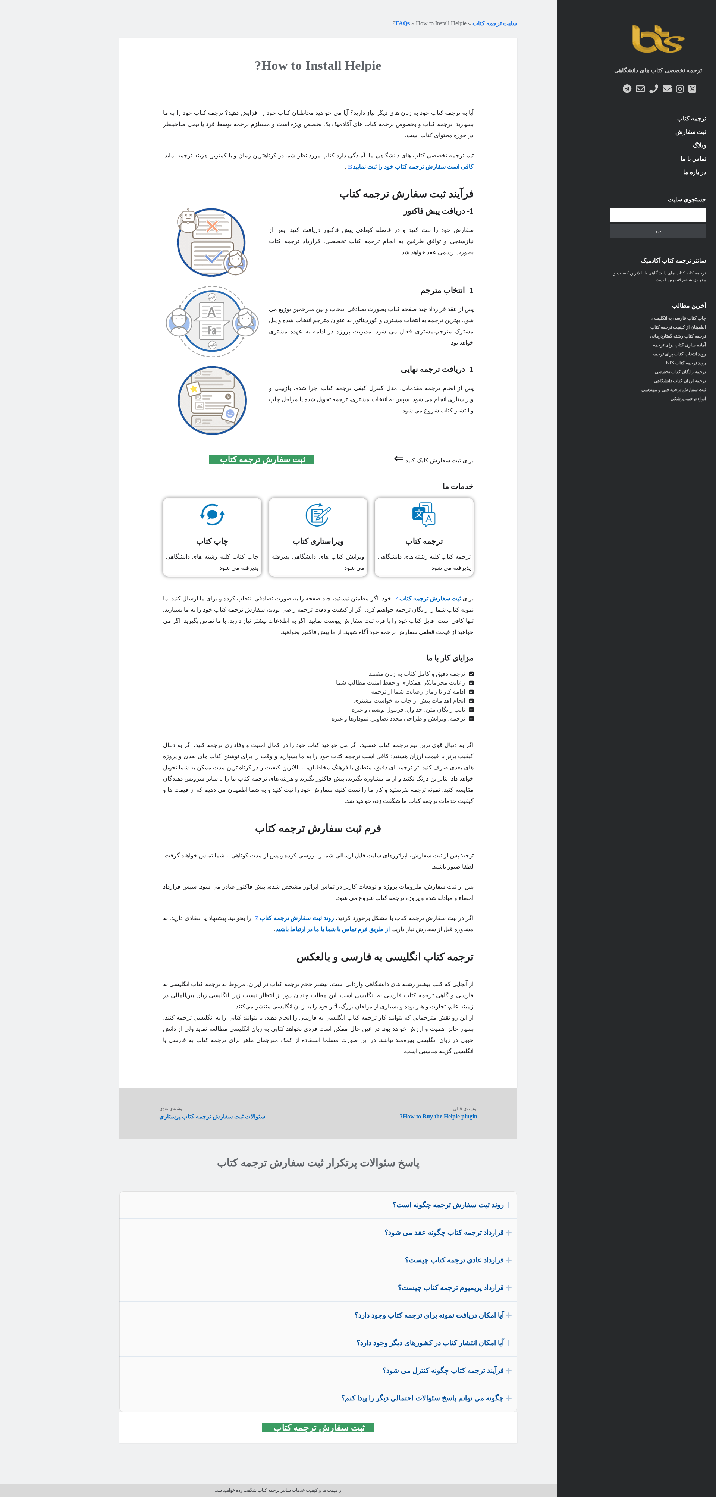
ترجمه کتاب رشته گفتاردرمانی (678, 336)
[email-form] (640, 89)
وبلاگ (699, 145)
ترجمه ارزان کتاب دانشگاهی (680, 380)
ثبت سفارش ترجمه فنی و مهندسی (673, 389)
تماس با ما (693, 159)
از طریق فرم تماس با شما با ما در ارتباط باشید (333, 929)
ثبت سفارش (690, 132)
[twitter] (692, 89)
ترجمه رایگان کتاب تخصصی (680, 371)
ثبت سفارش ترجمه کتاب (266, 459)
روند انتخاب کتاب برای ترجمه (679, 354)
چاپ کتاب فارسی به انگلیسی (678, 318)
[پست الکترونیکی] (667, 89)
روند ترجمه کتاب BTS (686, 362)
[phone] (653, 89)
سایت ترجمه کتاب (494, 23)
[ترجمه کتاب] (658, 55)
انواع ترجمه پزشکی (688, 398)
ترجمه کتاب (691, 118)
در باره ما (694, 172)
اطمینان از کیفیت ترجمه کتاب (678, 327)
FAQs (402, 23)
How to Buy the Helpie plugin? (438, 1116)
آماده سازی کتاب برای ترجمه (679, 345)
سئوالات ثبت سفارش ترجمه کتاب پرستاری (212, 1116)
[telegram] (627, 89)
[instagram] (680, 89)
